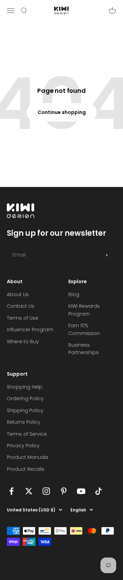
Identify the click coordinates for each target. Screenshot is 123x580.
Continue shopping (62, 112)
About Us (18, 294)
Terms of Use (22, 318)
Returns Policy (23, 422)
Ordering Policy (25, 398)
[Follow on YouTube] (81, 491)
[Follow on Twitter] (28, 491)
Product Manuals (27, 457)
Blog (73, 294)
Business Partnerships (83, 349)
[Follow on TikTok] (98, 491)
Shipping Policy (25, 410)
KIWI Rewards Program (84, 310)
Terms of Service (27, 434)
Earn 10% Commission (84, 329)
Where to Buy (23, 341)
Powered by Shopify (70, 560)
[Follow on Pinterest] (63, 491)
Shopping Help (24, 386)
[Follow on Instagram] (46, 491)
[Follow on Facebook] (11, 491)
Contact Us (20, 306)
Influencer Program (30, 329)
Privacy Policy (23, 445)
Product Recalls (25, 469)
